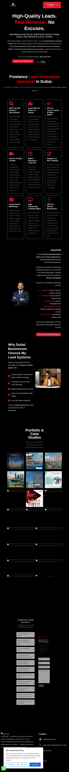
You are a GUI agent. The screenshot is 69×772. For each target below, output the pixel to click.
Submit (41, 685)
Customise (11, 764)
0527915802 (47, 751)
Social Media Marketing (14, 205)
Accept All (35, 764)
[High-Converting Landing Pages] (30, 199)
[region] (23, 757)
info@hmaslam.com (49, 739)
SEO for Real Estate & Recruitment (14, 110)
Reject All (24, 764)
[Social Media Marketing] (11, 199)
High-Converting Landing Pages (34, 206)
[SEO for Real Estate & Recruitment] (11, 103)
